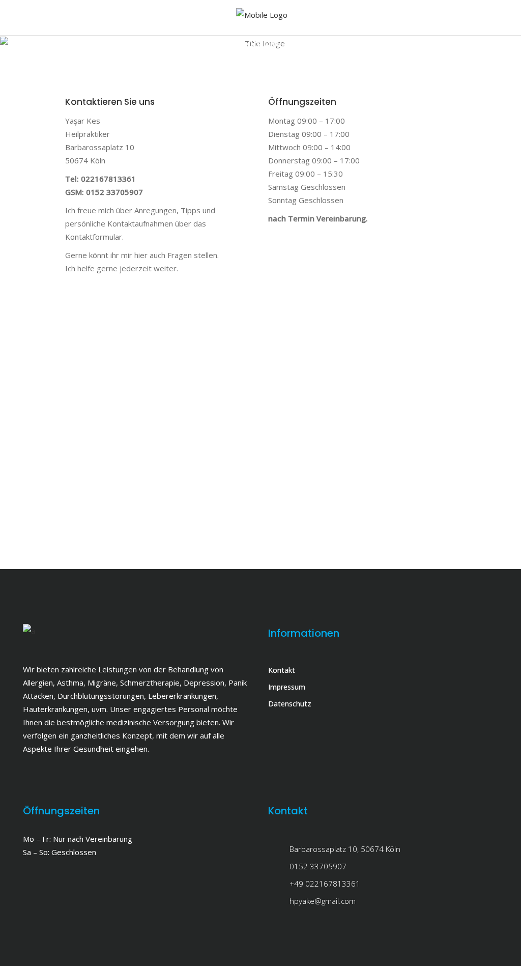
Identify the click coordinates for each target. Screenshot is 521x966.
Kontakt (281, 670)
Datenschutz (289, 703)
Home (244, 56)
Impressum (286, 687)
